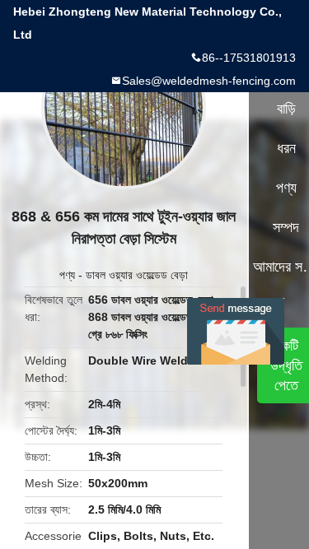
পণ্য (67, 274)
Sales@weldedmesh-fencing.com (209, 80)
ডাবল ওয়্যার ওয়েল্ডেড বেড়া (137, 274)
